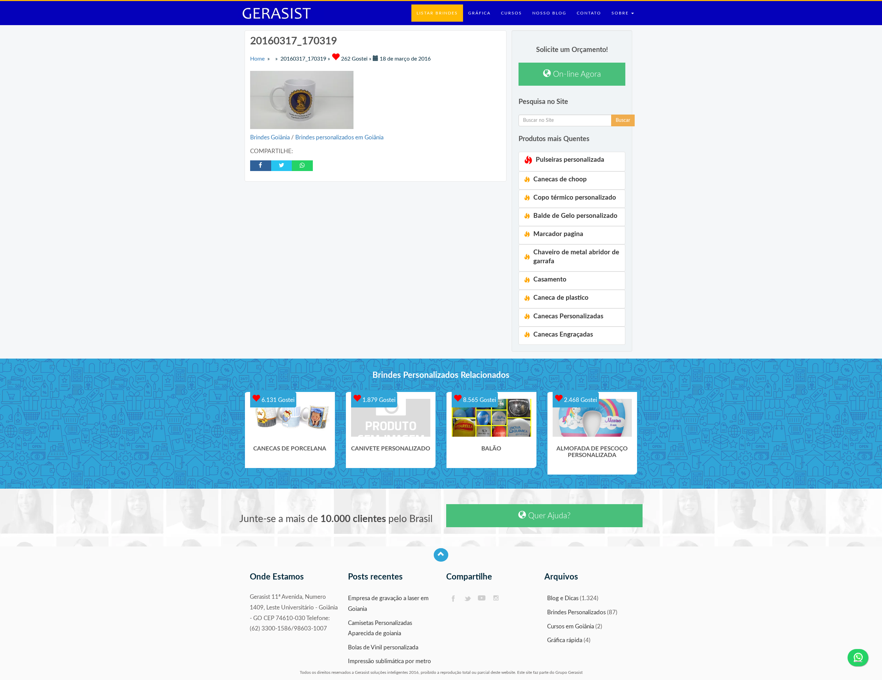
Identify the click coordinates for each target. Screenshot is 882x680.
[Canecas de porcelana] (290, 418)
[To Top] (441, 555)
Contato (589, 13)
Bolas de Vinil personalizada (383, 647)
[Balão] (491, 418)
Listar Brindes (437, 13)
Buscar (623, 120)
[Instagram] (496, 598)
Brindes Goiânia (270, 137)
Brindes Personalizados (576, 612)
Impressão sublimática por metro (389, 661)
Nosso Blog (549, 13)
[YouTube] (482, 598)
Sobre (621, 13)
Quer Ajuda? (548, 516)
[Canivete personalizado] (391, 418)
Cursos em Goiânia (570, 626)
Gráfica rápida (564, 640)
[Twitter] (467, 598)
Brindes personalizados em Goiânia (339, 137)
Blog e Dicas (562, 598)
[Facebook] (453, 598)
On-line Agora (576, 74)
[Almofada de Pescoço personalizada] (592, 418)
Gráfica (479, 13)
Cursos (511, 13)
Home (257, 59)
